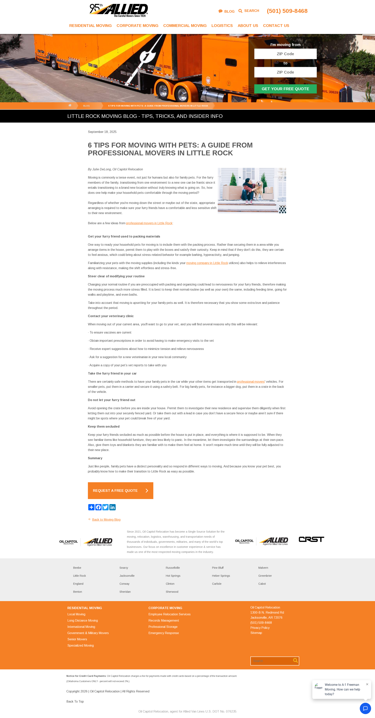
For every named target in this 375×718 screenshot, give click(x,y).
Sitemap (256, 632)
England (78, 583)
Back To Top (75, 701)
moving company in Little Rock (207, 263)
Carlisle (216, 583)
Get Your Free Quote (285, 89)
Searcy (124, 567)
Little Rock (79, 575)
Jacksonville (127, 575)
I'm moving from (286, 45)
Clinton (170, 583)
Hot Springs (173, 575)
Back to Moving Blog (106, 519)
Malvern (263, 567)
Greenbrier (265, 575)
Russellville (173, 567)
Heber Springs (221, 575)
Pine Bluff (217, 567)
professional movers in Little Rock (149, 223)
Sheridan (125, 591)
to (285, 63)
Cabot (262, 583)
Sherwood (172, 591)
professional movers (251, 381)
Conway (124, 583)
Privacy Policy (260, 627)
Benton (77, 591)
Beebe (77, 567)
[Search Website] (295, 661)
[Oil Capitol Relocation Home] (118, 11)
